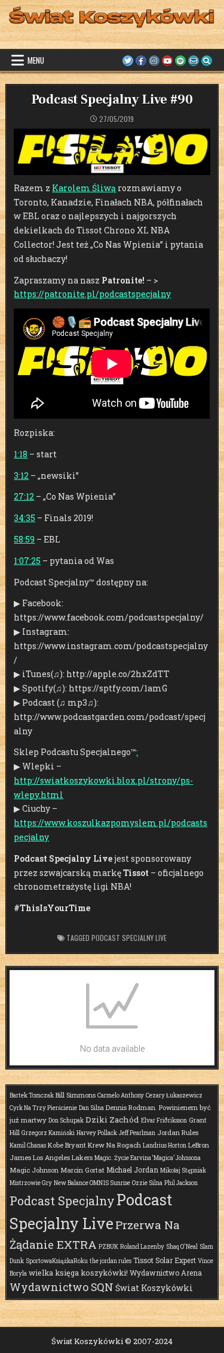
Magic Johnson (34, 1169)
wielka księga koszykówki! (78, 1272)
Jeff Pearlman (137, 1133)
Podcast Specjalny (62, 1200)
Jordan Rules (177, 1132)
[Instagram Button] (154, 60)
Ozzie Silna (147, 1183)
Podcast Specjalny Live (129, 938)
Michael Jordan (132, 1169)
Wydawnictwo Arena (166, 1272)
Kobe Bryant (67, 1144)
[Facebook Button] (141, 60)
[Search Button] (206, 60)
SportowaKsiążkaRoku (57, 1261)
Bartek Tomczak (32, 1095)
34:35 (24, 517)
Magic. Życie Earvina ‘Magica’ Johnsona (147, 1158)
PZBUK (108, 1247)
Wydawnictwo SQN (61, 1287)
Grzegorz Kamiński (48, 1133)
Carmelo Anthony (120, 1095)
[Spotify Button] (180, 60)
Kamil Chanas (28, 1145)
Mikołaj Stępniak (183, 1170)
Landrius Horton (164, 1145)
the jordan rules (110, 1261)
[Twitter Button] (127, 60)
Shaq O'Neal (182, 1247)
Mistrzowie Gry (31, 1183)
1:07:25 (27, 560)
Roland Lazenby (142, 1247)
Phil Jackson (181, 1183)
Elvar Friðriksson (164, 1120)
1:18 (20, 454)
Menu (35, 60)
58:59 (24, 539)
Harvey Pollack (96, 1133)
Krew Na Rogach (114, 1144)
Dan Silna (91, 1108)
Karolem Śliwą (84, 188)
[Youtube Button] (167, 60)
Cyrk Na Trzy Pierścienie (43, 1108)
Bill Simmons (76, 1094)
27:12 (24, 496)
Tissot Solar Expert (164, 1260)
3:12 (21, 475)
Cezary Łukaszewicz (174, 1095)
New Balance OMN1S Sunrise (92, 1183)
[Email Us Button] (193, 60)
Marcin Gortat (82, 1169)
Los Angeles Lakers (63, 1157)
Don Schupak (66, 1120)
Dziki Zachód (112, 1119)
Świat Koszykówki (154, 1287)
